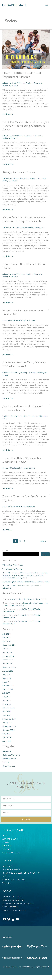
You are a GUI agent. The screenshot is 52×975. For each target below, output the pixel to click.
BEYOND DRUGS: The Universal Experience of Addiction (21, 75)
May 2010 (6, 700)
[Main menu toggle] (47, 5)
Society (29, 83)
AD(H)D (5, 876)
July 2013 (6, 693)
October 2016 (8, 656)
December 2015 (8, 660)
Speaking (6, 846)
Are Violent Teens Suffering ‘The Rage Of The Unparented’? (24, 364)
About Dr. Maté (10, 839)
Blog (4, 836)
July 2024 (6, 634)
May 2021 (6, 638)
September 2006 (9, 719)
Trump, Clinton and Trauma (18, 172)
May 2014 (6, 682)
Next (43, 541)
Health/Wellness (18, 83)
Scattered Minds (10, 907)
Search (5, 551)
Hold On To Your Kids (13, 900)
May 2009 (6, 704)
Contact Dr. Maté (11, 852)
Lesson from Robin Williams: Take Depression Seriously (22, 460)
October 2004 (8, 730)
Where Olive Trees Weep (12, 565)
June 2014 (6, 678)
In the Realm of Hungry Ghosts (17, 903)
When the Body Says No (14, 910)
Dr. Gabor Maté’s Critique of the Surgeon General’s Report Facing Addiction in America (25, 125)
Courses (6, 849)
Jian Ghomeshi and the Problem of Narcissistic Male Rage (22, 408)
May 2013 (6, 697)
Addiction (6, 83)
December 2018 (9, 645)
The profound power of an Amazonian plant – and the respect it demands (24, 219)
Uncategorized (8, 766)
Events (5, 842)
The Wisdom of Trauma (12, 569)
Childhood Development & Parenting (21, 873)
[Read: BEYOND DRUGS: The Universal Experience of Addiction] (26, 49)
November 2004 (9, 726)
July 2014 (6, 675)
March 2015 (7, 663)
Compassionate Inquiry (14, 880)
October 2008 (8, 708)
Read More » (7, 114)
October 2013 (8, 686)
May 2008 (6, 712)
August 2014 (7, 671)
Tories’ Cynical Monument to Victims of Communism (25, 312)
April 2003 (6, 737)
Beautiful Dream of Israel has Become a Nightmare (24, 498)
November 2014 (9, 667)
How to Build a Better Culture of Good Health (24, 266)
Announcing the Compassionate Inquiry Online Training (26, 582)
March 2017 (7, 652)
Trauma (6, 883)
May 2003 (6, 734)
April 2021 (6, 641)
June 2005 (6, 723)
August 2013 (7, 689)
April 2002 (6, 741)
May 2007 (6, 715)
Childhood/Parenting (20, 178)
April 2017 (6, 649)
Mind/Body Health (11, 870)
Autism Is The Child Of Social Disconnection (28, 599)
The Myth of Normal (12, 897)
